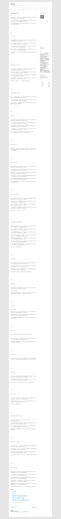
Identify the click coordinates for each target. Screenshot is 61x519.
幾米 (46, 60)
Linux (42, 54)
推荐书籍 (15, 9)
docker (41, 53)
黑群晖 (44, 72)
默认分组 (47, 72)
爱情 (46, 64)
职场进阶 (42, 68)
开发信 (48, 60)
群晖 (45, 67)
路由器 (47, 70)
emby (44, 53)
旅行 (45, 63)
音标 (47, 71)
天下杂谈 (42, 60)
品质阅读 (47, 58)
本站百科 (23, 9)
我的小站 (13, 4)
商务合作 (27, 9)
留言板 (38, 9)
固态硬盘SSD (43, 59)
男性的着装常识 (34, 507)
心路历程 (19, 9)
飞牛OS (41, 72)
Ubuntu (42, 55)
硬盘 (46, 65)
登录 (17, 511)
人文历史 (45, 56)
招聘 (41, 63)
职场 (45, 67)
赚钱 (42, 70)
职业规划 (42, 67)
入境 (41, 57)
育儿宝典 (47, 68)
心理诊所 (43, 62)
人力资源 (42, 56)
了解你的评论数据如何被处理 (25, 511)
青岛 (42, 71)
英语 (41, 69)
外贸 (47, 59)
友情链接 (34, 9)
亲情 (48, 56)
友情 (42, 58)
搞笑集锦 (12, 9)
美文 (41, 66)
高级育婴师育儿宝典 (14, 507)
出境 (45, 57)
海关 (41, 64)
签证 (45, 66)
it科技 (47, 53)
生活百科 (42, 65)
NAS (46, 54)
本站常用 (31, 9)
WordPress (43, 56)
